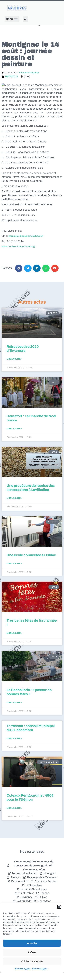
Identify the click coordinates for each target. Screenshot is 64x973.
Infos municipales (29, 72)
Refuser (32, 952)
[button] (59, 907)
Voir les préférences (32, 961)
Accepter (32, 943)
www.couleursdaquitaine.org (18, 246)
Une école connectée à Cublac (31, 555)
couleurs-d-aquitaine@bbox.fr (26, 236)
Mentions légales (22, 969)
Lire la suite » (14, 359)
